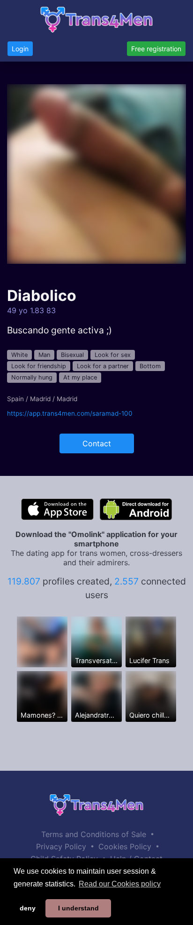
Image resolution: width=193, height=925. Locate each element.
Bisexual (72, 354)
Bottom (150, 366)
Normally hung (31, 377)
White (19, 354)
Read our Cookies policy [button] (120, 884)
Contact (96, 443)
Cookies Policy (124, 846)
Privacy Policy (61, 846)
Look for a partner (103, 366)
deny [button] (28, 908)
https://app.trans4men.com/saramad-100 (70, 413)
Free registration (156, 49)
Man (44, 354)
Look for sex (113, 354)
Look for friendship (38, 366)
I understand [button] (78, 908)
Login (20, 49)
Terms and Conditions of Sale (93, 834)
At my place (80, 377)
